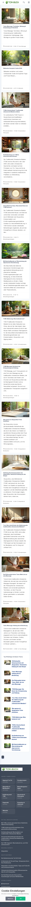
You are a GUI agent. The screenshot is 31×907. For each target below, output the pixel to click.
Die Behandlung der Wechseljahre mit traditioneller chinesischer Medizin (12, 832)
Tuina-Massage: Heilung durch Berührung (15, 625)
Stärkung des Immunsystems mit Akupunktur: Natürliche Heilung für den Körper (14, 474)
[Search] (23, 2)
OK (21, 898)
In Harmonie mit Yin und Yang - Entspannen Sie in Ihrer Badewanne (15, 861)
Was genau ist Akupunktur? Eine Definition (17, 710)
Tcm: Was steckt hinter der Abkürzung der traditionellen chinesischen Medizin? (15, 526)
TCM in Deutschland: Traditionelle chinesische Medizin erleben (13, 111)
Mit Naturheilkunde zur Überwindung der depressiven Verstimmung (15, 262)
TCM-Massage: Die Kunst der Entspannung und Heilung (11, 367)
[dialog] (15, 894)
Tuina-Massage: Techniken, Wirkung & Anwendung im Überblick (14, 27)
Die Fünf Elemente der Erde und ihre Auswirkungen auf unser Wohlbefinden (12, 875)
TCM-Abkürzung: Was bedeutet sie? (13, 318)
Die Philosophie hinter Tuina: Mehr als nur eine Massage (19, 682)
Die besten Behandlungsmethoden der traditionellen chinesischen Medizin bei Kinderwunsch (12, 838)
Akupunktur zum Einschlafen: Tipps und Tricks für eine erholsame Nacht (15, 866)
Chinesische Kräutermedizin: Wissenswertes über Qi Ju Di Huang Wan (14, 871)
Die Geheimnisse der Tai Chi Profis (11, 858)
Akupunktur (4, 851)
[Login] (28, 2)
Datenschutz (6, 886)
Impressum (5, 883)
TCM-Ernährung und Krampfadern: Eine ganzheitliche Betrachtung (12, 828)
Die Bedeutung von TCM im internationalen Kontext (11, 155)
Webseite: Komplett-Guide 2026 (12, 68)
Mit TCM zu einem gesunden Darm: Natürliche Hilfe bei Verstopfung (14, 823)
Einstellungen (15, 895)
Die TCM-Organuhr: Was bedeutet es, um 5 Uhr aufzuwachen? (14, 843)
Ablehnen (10, 898)
